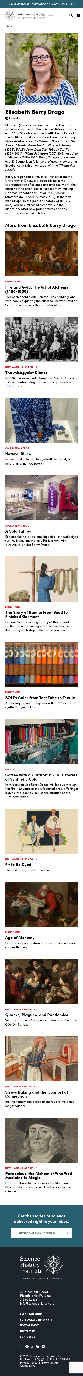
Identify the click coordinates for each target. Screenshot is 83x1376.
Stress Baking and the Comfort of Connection (36, 1094)
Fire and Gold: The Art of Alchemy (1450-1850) (36, 289)
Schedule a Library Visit (36, 1319)
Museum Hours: (19, 3)
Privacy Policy (28, 1362)
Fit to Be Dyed (18, 864)
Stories (10, 26)
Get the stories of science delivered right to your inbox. (41, 1218)
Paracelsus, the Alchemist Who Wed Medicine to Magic (38, 1175)
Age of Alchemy (20, 937)
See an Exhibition (31, 1313)
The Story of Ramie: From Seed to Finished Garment (36, 614)
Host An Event (29, 1325)
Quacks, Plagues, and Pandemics (36, 1014)
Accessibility (27, 1366)
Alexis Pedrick (64, 133)
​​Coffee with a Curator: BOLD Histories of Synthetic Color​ (41, 777)
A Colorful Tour (19, 531)
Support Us (27, 1336)
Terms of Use (50, 1362)
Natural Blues (18, 453)
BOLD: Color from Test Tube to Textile (40, 697)
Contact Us (27, 1331)
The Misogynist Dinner (26, 372)
